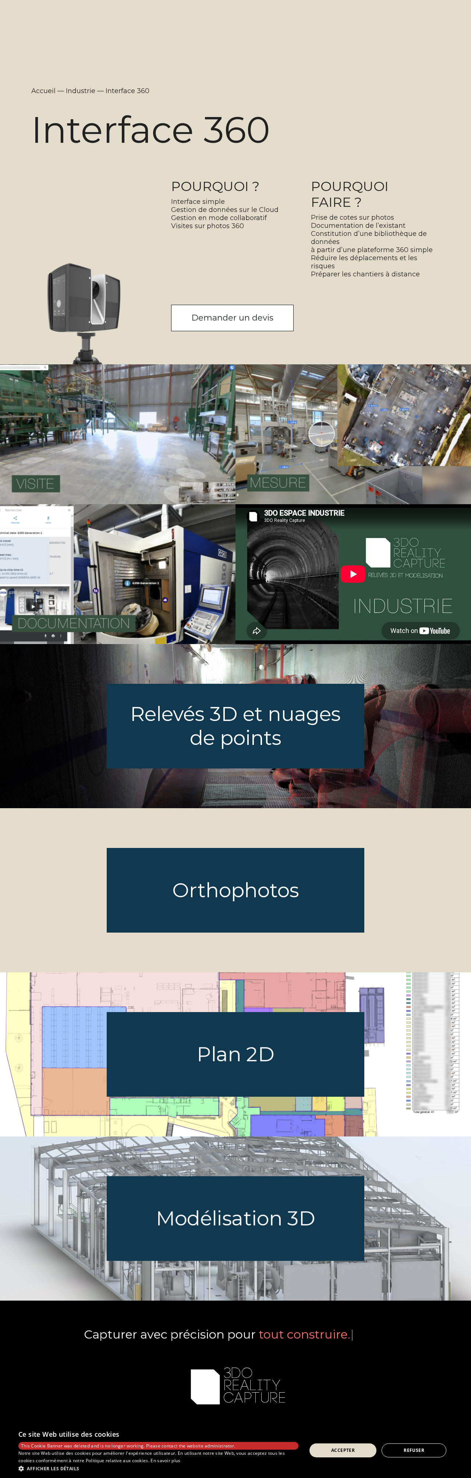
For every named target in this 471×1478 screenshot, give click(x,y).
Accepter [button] (343, 1450)
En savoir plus (165, 1460)
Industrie (80, 91)
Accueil (43, 91)
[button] (158, 1468)
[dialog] (235, 1450)
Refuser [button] (414, 1450)
